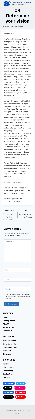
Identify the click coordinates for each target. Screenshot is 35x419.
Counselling (8, 371)
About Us (6, 324)
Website (8, 289)
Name (8, 270)
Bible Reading (8, 367)
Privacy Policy (9, 321)
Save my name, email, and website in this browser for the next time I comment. (18, 296)
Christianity (8, 377)
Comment (9, 242)
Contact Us (7, 331)
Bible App (7, 354)
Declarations (8, 374)
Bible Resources (9, 341)
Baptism (6, 364)
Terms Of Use (8, 327)
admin (7, 26)
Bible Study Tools (10, 347)
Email (7, 279)
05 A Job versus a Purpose (25, 214)
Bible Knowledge (10, 344)
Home (5, 317)
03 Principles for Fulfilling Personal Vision (9, 215)
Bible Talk (7, 351)
